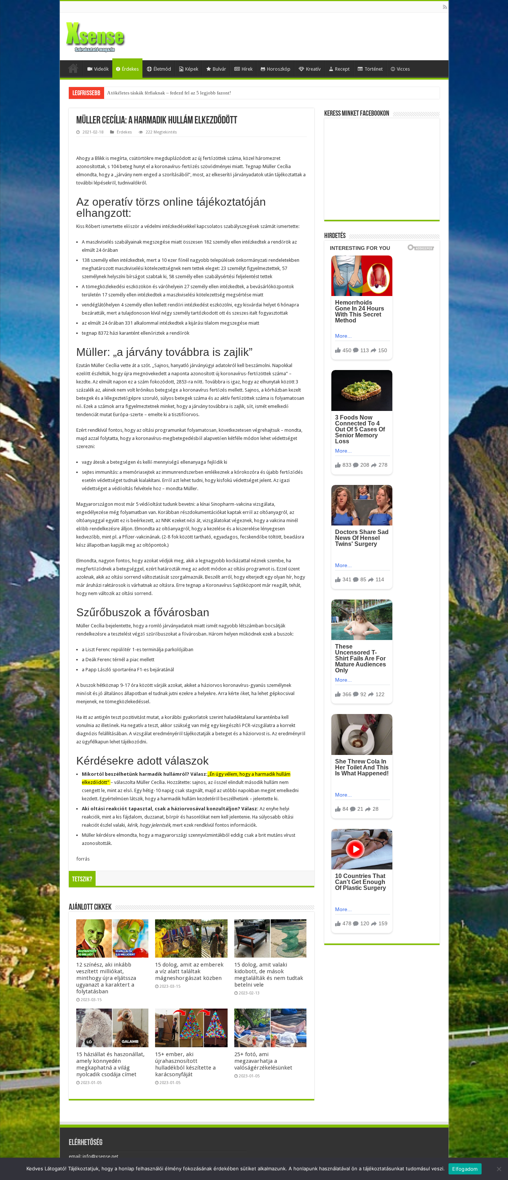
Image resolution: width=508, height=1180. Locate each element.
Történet (373, 69)
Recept (342, 69)
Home (73, 68)
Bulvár (219, 69)
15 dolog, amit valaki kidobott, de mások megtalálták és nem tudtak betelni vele (268, 974)
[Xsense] (111, 35)
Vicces (403, 69)
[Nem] (498, 1169)
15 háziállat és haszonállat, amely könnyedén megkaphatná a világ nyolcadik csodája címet (110, 1064)
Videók (101, 69)
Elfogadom (465, 1169)
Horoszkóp (278, 69)
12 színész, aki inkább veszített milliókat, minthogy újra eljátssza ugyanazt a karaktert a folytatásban (106, 978)
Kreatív (313, 69)
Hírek (247, 69)
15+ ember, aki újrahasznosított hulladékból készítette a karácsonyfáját (185, 1064)
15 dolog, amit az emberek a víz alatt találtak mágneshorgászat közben (189, 971)
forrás (83, 859)
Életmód (162, 69)
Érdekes (130, 69)
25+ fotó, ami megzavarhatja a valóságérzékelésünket (263, 1061)
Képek (191, 69)
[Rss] (445, 7)
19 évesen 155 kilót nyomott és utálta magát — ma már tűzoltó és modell (180, 93)
